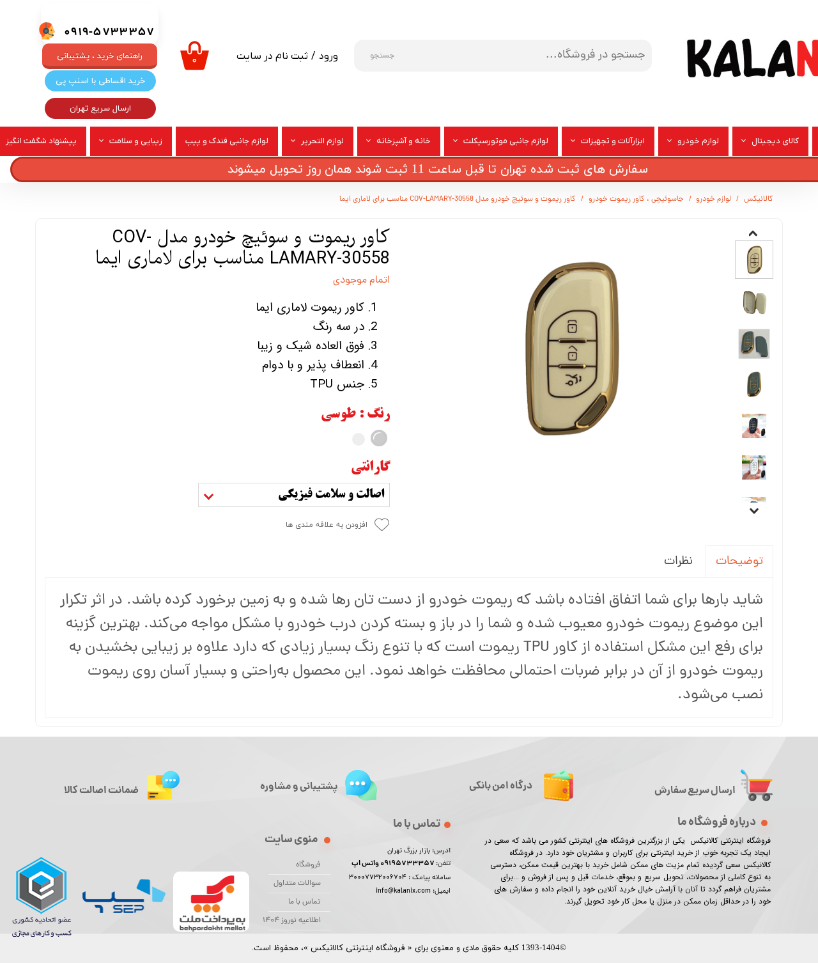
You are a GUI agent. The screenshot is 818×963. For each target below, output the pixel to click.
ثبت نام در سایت (272, 56)
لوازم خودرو (698, 141)
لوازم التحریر (322, 141)
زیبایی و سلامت (135, 141)
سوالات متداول (297, 883)
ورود (328, 56)
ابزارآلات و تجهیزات (613, 141)
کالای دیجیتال (775, 141)
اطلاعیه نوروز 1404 (294, 921)
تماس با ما (304, 902)
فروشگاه (308, 865)
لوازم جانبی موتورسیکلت (505, 141)
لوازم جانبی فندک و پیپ (226, 141)
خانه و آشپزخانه (403, 141)
